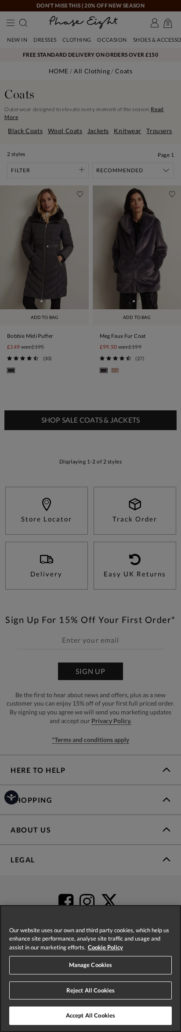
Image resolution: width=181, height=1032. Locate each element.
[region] (90, 968)
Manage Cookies (90, 964)
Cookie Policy (105, 947)
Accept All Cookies (90, 1015)
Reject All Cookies (90, 990)
